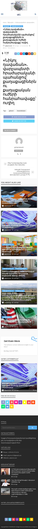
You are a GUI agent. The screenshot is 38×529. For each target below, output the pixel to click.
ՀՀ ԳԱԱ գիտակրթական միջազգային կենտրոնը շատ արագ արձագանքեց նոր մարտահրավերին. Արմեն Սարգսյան (23, 471)
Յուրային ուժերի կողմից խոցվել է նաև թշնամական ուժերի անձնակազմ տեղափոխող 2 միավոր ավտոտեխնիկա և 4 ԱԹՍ (23, 491)
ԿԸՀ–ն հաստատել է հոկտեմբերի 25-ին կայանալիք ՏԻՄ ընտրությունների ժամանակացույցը (17, 201)
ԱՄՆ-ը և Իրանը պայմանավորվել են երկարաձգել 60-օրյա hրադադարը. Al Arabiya (16, 322)
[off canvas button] (2, 14)
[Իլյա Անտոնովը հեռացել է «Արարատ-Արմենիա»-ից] (5, 482)
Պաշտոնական (20, 290)
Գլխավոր (6, 26)
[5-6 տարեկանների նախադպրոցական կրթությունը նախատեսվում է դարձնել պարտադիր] (19, 377)
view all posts (18, 150)
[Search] (35, 14)
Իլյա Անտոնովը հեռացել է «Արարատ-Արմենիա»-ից (23, 481)
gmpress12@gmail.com (14, 455)
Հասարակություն (21, 268)
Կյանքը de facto (17, 26)
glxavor (5, 48)
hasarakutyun (11, 48)
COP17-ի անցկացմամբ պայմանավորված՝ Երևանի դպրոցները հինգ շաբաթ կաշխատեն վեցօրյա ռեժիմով (18, 273)
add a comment (11, 130)
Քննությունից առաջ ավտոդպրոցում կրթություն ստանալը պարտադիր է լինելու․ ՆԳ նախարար (18, 225)
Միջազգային (7, 317)
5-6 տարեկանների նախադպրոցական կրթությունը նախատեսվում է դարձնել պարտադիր (17, 249)
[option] (19, 377)
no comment (24, 46)
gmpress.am (8, 46)
